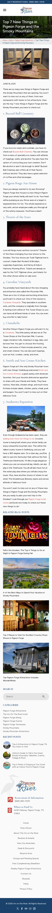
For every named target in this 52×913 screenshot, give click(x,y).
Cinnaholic (9, 332)
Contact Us (26, 873)
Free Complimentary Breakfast (26, 863)
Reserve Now (26, 853)
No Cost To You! (49, 459)
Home (26, 823)
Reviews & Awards (26, 838)
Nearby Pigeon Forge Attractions (26, 868)
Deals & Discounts (26, 848)
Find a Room (26, 828)
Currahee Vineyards (12, 302)
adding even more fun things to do (18, 438)
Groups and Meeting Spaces (26, 858)
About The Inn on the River (26, 833)
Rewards (26, 879)
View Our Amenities (26, 843)
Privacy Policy (26, 889)
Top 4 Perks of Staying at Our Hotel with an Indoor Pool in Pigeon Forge (28, 765)
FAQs (26, 884)
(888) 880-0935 (36, 2)
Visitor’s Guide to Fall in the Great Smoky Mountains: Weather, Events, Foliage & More (28, 755)
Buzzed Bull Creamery (22, 151)
